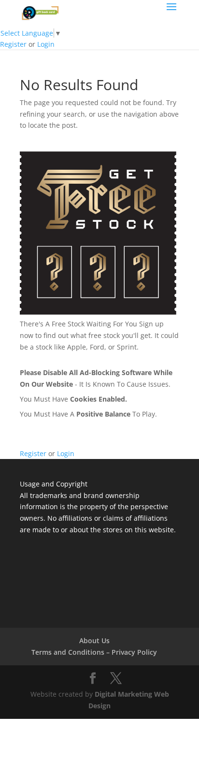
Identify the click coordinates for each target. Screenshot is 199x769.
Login (46, 44)
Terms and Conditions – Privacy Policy (94, 652)
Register (13, 44)
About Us (94, 640)
